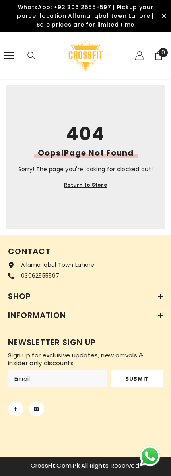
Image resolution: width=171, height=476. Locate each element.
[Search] (31, 55)
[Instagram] (36, 408)
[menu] (9, 55)
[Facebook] (15, 408)
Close (164, 16)
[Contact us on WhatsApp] (150, 456)
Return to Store (85, 184)
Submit (137, 379)
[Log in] (139, 55)
